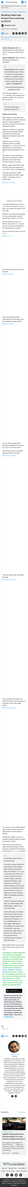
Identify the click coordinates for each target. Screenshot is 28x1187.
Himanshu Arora (10, 25)
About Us (4, 1168)
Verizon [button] (14, 12)
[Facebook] (7, 1175)
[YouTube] (16, 1175)
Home (2, 6)
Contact (3, 1171)
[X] (11, 1175)
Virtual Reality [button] (22, 12)
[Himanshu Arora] (14, 1046)
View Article (21, 1112)
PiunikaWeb (8, 980)
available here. (9, 1017)
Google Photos (8, 1132)
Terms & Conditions (21, 1171)
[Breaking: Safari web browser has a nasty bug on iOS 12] (14, 38)
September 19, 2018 (14, 89)
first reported (15, 851)
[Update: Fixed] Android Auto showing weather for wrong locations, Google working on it (13, 1136)
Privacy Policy (11, 1171)
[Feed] (20, 1175)
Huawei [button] (3, 1028)
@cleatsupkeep (9, 69)
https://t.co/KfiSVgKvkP (14, 84)
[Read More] (14, 1124)
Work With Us (22, 1168)
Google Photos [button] (6, 12)
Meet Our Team (13, 1168)
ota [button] (7, 1028)
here (6, 54)
